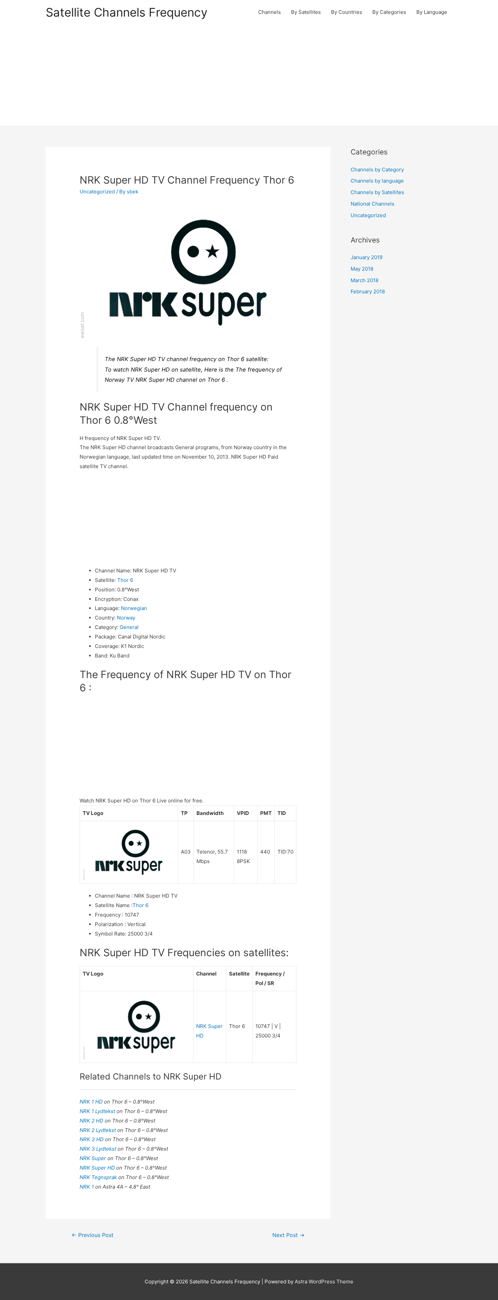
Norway (126, 617)
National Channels (372, 204)
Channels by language (377, 180)
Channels (269, 12)
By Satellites (306, 12)
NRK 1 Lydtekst (98, 1111)
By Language (431, 12)
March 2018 (364, 280)
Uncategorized (97, 191)
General (129, 627)
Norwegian (134, 608)
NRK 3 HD (92, 1139)
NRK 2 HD (92, 1120)
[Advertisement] (249, 75)
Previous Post (92, 1235)
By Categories (389, 12)
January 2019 (366, 257)
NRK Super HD (98, 1168)
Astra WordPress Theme (324, 1281)
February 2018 (368, 291)
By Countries (346, 12)
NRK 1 (87, 1186)
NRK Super (93, 1158)
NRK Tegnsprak (99, 1177)
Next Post (288, 1235)
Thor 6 (125, 580)
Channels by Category (377, 169)
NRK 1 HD (92, 1101)
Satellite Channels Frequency (126, 12)
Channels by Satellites (377, 192)
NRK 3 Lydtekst (99, 1149)
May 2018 (362, 269)
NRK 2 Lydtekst (98, 1130)
